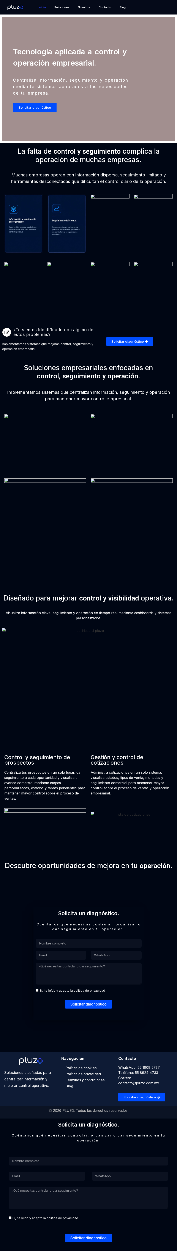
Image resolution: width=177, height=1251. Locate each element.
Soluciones (61, 7)
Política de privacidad (83, 1074)
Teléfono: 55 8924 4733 (138, 1072)
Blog (123, 7)
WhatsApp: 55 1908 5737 (139, 1067)
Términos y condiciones (85, 1080)
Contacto (105, 7)
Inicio (42, 7)
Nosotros (84, 7)
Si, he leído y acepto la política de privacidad (72, 990)
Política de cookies (81, 1068)
